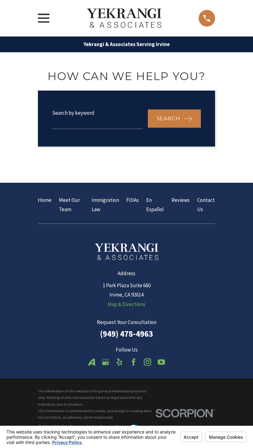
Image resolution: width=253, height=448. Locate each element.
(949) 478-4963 (126, 333)
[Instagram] (147, 362)
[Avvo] (91, 362)
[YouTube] (161, 362)
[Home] (124, 18)
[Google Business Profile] (105, 362)
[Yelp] (119, 362)
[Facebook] (133, 362)
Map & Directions (126, 304)
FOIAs (132, 200)
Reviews (181, 200)
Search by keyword (73, 112)
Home (45, 200)
